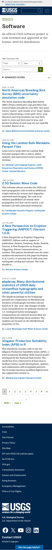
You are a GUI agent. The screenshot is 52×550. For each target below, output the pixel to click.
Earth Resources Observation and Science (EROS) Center (22, 168)
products (7, 19)
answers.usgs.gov (10, 541)
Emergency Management (14, 486)
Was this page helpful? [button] (29, 547)
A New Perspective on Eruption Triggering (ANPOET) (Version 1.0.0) (24, 229)
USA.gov (6, 464)
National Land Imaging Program (20, 165)
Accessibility (8, 427)
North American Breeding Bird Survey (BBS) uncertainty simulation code (23, 93)
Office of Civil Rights (11, 491)
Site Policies (8, 437)
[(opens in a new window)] (5, 530)
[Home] (9, 13)
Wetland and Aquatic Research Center (24, 378)
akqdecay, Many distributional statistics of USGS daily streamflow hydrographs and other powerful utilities (23, 287)
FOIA (4, 432)
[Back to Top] (43, 541)
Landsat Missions (17, 171)
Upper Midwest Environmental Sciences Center (28, 131)
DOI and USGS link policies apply (17, 454)
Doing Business (9, 481)
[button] (26, 77)
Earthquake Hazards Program (19, 210)
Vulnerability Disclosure (13, 470)
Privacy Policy (8, 443)
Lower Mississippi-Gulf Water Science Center (27, 329)
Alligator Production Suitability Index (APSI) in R (24, 342)
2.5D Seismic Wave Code (19, 183)
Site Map (6, 448)
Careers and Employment (14, 475)
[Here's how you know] (26, 3)
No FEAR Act (8, 459)
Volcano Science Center (17, 269)
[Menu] (47, 11)
